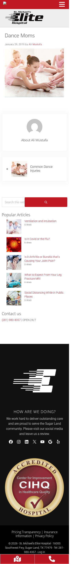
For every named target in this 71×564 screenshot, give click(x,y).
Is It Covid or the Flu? (37, 239)
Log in (41, 552)
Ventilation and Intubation (40, 221)
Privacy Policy (44, 536)
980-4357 (11, 319)
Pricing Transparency (26, 532)
